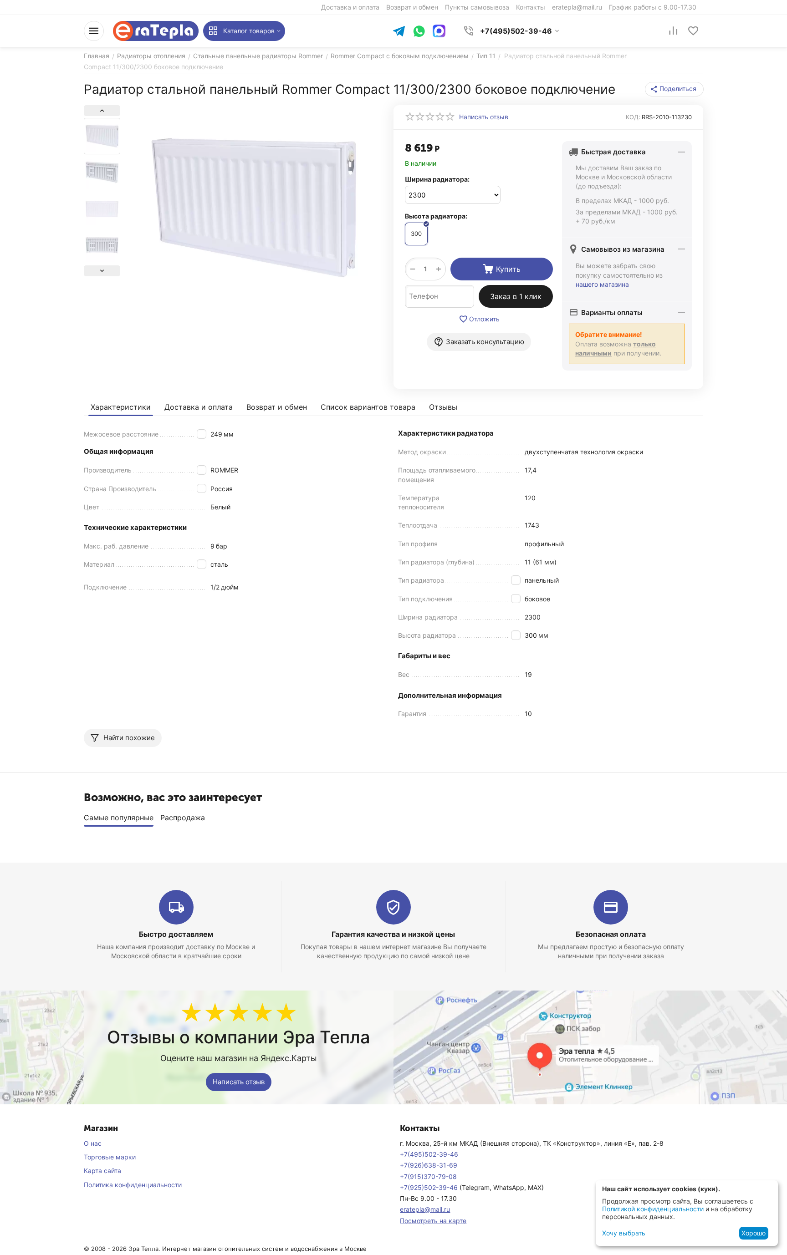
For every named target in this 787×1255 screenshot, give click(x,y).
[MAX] (439, 31)
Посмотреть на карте (433, 1221)
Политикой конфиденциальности (653, 1209)
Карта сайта (102, 1170)
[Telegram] (399, 32)
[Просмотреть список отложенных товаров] (693, 31)
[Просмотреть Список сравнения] (673, 31)
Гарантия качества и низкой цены (393, 934)
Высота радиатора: (436, 216)
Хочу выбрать (623, 1233)
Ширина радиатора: (437, 179)
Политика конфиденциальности (133, 1185)
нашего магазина (602, 284)
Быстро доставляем (176, 934)
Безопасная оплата (611, 934)
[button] (674, 89)
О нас (93, 1143)
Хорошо (753, 1233)
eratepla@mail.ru (425, 1209)
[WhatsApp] (419, 32)
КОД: (633, 117)
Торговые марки (110, 1157)
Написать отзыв (239, 1081)
